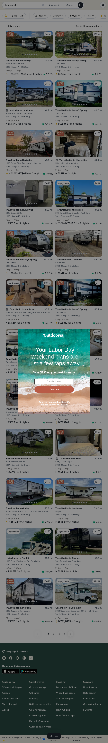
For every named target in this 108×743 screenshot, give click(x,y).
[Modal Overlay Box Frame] (54, 371)
